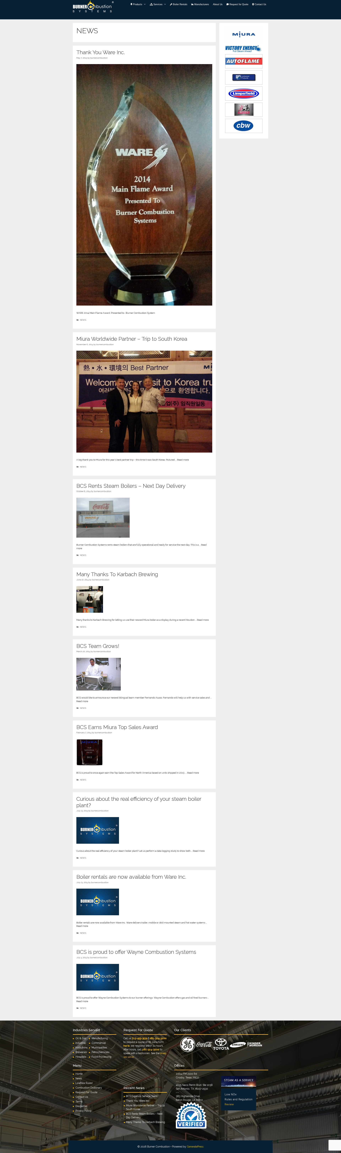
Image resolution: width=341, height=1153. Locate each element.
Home (79, 1073)
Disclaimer (81, 1106)
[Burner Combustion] (93, 6)
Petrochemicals (100, 1052)
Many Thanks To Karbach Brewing (117, 574)
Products (137, 4)
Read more (183, 459)
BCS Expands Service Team (141, 1096)
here (126, 1045)
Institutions (82, 1047)
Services (158, 4)
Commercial (99, 1042)
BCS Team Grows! (97, 646)
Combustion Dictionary (88, 1087)
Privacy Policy (83, 1110)
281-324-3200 (158, 1038)
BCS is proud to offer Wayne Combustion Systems (136, 952)
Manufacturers (201, 4)
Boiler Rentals (179, 4)
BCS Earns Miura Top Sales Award (117, 727)
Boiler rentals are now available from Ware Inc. (131, 877)
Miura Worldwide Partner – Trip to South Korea (131, 339)
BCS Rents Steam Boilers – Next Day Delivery (131, 486)
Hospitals (80, 1056)
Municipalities (99, 1047)
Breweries (81, 1052)
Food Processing (101, 1056)
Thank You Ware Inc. (100, 52)
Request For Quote (86, 1092)
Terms (79, 1101)
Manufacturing (100, 1038)
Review (229, 1104)
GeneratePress (195, 1146)
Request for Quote (238, 4)
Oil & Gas (80, 1038)
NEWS (83, 320)
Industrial (80, 1042)
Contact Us (260, 4)
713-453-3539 (140, 1038)
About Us (218, 4)
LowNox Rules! (84, 1083)
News (78, 1078)
